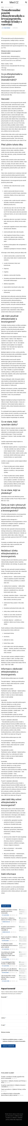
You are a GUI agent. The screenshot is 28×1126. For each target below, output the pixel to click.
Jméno (3, 1018)
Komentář (4, 997)
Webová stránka (5, 1032)
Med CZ (14, 2)
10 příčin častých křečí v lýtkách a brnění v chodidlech (8, 928)
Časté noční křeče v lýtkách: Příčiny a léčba (13, 1089)
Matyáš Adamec (5, 940)
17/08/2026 (13, 981)
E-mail (3, 1025)
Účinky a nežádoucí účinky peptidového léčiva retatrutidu (9, 911)
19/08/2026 (13, 959)
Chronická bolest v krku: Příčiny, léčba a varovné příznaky (8, 977)
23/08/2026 (13, 949)
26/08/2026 (13, 915)
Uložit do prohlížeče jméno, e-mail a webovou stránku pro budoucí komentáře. (14, 1040)
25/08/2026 (14, 921)
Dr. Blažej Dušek (5, 981)
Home (2, 7)
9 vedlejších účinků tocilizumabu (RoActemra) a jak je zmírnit (9, 945)
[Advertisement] (14, 33)
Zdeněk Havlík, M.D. (6, 921)
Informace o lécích (9, 7)
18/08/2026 (13, 965)
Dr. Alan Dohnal (6, 27)
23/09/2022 (15, 27)
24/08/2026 (12, 940)
